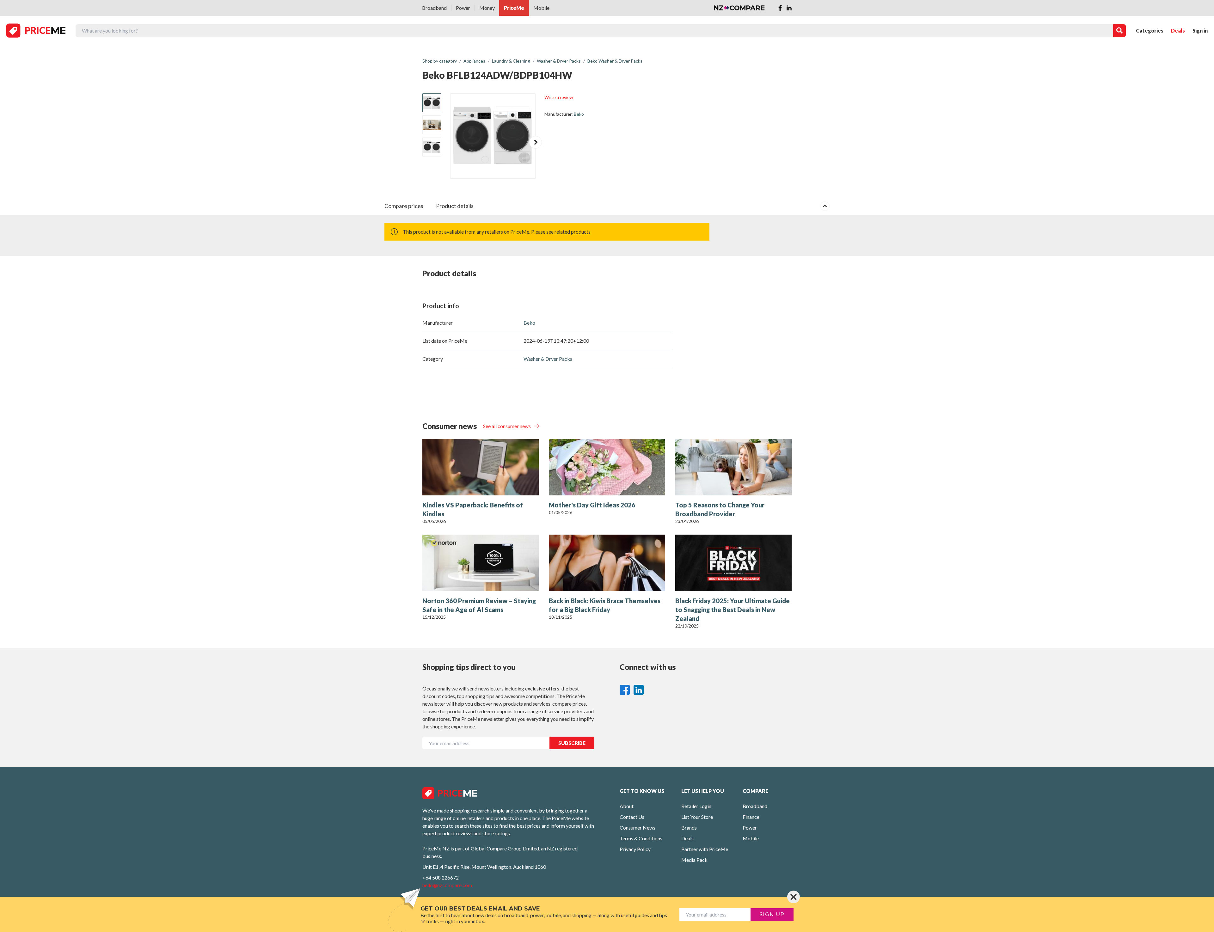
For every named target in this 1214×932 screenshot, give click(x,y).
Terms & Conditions (641, 838)
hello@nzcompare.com (447, 885)
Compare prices (403, 205)
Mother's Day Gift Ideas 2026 (592, 505)
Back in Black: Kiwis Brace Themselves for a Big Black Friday (604, 605)
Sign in (1200, 31)
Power (463, 8)
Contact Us (632, 817)
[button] (535, 142)
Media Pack (694, 860)
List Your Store (697, 817)
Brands (689, 828)
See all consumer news (507, 426)
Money (487, 8)
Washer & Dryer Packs (548, 359)
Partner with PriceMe (704, 849)
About (627, 806)
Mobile (541, 8)
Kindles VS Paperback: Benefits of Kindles (472, 509)
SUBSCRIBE (572, 743)
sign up (772, 914)
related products (573, 232)
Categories (1149, 31)
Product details (455, 205)
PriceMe (514, 8)
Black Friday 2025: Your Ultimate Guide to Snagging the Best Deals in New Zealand (732, 609)
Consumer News (637, 828)
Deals (1178, 31)
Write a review (558, 97)
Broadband (434, 8)
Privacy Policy (635, 849)
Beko (579, 114)
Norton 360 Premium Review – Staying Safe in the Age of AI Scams (479, 605)
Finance (751, 817)
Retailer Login (696, 806)
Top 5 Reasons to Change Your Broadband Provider (719, 509)
